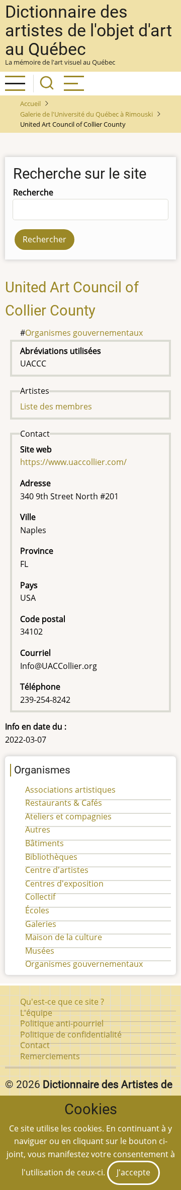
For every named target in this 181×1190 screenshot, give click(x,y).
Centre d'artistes (56, 869)
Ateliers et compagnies (68, 816)
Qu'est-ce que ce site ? (62, 1001)
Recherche (33, 192)
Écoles (37, 910)
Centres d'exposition (64, 883)
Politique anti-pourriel (62, 1023)
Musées (39, 950)
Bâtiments (44, 843)
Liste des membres (56, 406)
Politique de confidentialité (71, 1034)
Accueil (30, 103)
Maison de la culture (63, 937)
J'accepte (133, 1172)
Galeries (40, 923)
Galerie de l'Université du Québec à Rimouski (86, 114)
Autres (37, 829)
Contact (35, 1045)
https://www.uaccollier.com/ (73, 462)
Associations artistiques (70, 789)
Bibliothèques (51, 856)
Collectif (40, 896)
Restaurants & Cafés (63, 802)
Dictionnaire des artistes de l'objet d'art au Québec (88, 30)
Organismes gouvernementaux (84, 332)
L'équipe (36, 1012)
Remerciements (50, 1056)
